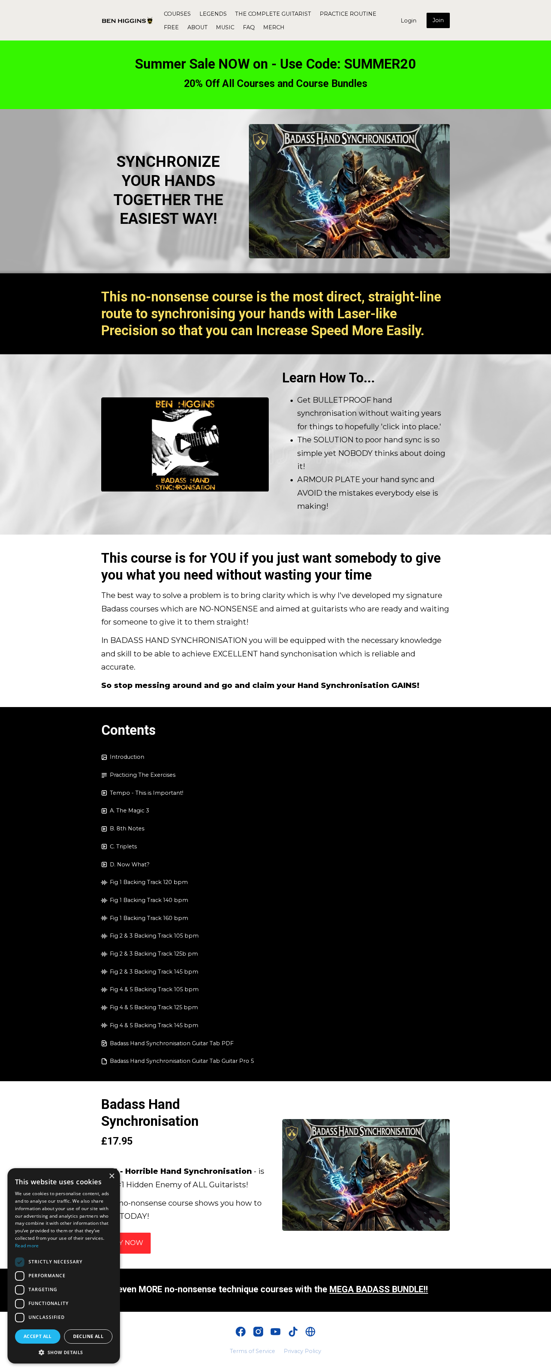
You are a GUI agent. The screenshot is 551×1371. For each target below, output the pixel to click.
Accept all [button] (38, 1336)
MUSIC (225, 27)
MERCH (273, 27)
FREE (171, 27)
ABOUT (197, 27)
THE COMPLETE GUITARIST (273, 13)
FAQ (249, 27)
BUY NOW (126, 1243)
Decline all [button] (88, 1336)
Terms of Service (252, 1351)
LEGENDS (213, 13)
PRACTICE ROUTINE (348, 13)
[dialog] (63, 1266)
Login (408, 20)
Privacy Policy (302, 1351)
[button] (63, 1352)
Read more (27, 1245)
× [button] (111, 1176)
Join (438, 20)
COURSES (177, 13)
